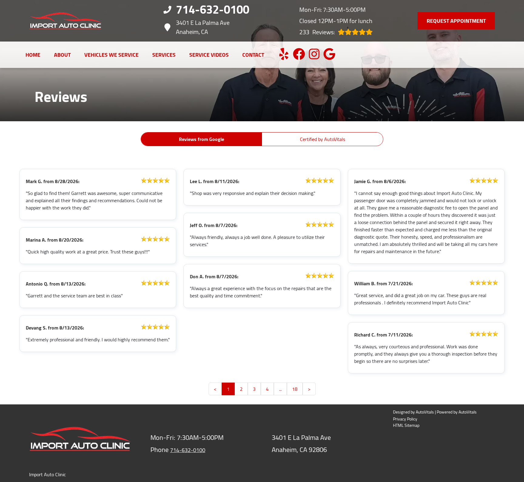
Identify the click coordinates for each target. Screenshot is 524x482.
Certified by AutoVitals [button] (322, 139)
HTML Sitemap (406, 425)
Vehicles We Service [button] (111, 55)
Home (32, 55)
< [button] (215, 388)
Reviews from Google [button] (201, 139)
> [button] (309, 388)
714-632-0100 (187, 450)
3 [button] (254, 388)
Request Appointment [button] (456, 21)
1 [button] (228, 388)
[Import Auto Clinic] (65, 21)
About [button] (62, 55)
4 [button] (267, 388)
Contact (253, 55)
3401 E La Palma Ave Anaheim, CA (203, 27)
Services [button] (164, 55)
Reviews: (317, 32)
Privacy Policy (405, 419)
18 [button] (294, 388)
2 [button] (241, 388)
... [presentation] (280, 388)
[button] (284, 54)
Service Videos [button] (209, 55)
